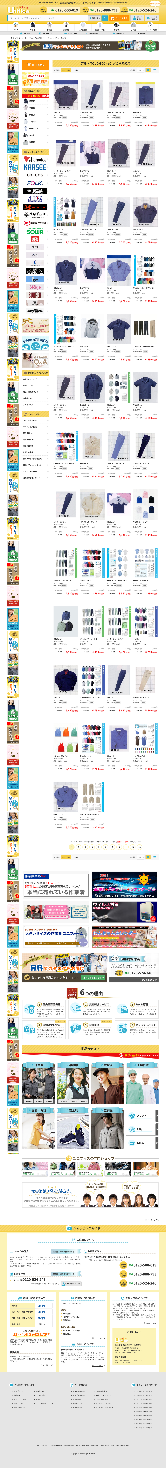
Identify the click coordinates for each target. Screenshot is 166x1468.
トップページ (19, 38)
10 (133, 847)
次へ (139, 847)
